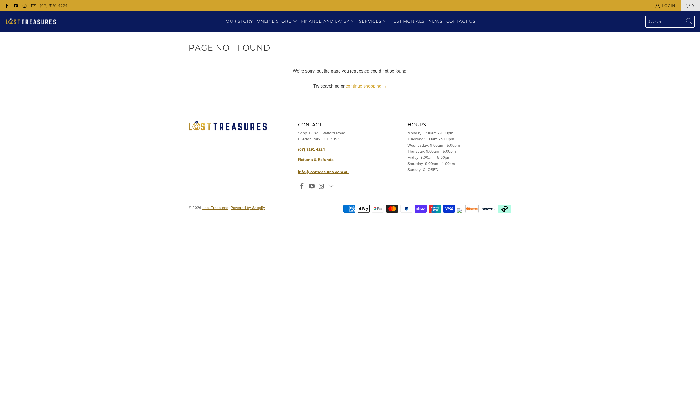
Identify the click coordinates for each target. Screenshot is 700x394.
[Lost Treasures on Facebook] (6, 5)
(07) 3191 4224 (54, 5)
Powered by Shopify (248, 207)
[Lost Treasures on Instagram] (24, 5)
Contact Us (461, 21)
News (435, 21)
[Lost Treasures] (30, 22)
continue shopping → (366, 86)
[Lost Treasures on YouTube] (15, 5)
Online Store (274, 21)
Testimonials (408, 21)
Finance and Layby (326, 21)
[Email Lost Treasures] (33, 5)
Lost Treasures (215, 207)
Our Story (239, 21)
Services (371, 21)
